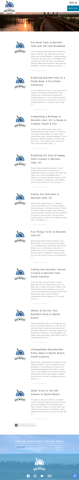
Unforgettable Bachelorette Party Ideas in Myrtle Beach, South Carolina (48, 353)
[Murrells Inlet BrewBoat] (8, 14)
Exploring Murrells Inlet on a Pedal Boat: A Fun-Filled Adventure (48, 81)
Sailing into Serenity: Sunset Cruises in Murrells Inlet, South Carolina (48, 273)
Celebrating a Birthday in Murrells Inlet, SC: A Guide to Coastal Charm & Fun (49, 120)
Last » (33, 425)
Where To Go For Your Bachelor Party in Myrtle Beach (45, 314)
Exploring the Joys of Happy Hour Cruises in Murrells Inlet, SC (48, 159)
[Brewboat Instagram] (35, 476)
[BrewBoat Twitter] (42, 476)
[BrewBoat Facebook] (28, 476)
